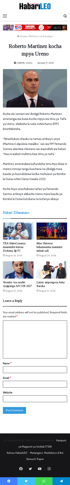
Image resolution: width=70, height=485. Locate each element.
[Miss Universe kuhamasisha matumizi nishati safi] (52, 231)
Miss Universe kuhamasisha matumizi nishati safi (49, 247)
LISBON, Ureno (24, 62)
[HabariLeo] (35, 6)
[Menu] (5, 16)
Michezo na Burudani (41, 36)
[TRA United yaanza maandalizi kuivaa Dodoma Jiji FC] (18, 231)
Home (23, 36)
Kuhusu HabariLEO (17, 452)
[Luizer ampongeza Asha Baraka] (52, 270)
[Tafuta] (65, 16)
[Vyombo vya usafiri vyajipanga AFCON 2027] (18, 270)
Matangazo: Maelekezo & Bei (46, 452)
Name (7, 363)
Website (7, 392)
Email (7, 377)
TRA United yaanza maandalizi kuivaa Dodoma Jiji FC (14, 247)
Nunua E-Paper (35, 459)
